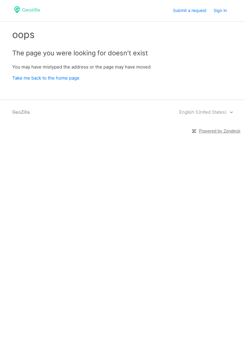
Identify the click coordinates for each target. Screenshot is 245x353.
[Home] (27, 13)
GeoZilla (21, 112)
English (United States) (203, 112)
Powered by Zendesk (220, 130)
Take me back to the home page (45, 78)
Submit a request (189, 10)
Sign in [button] (220, 10)
